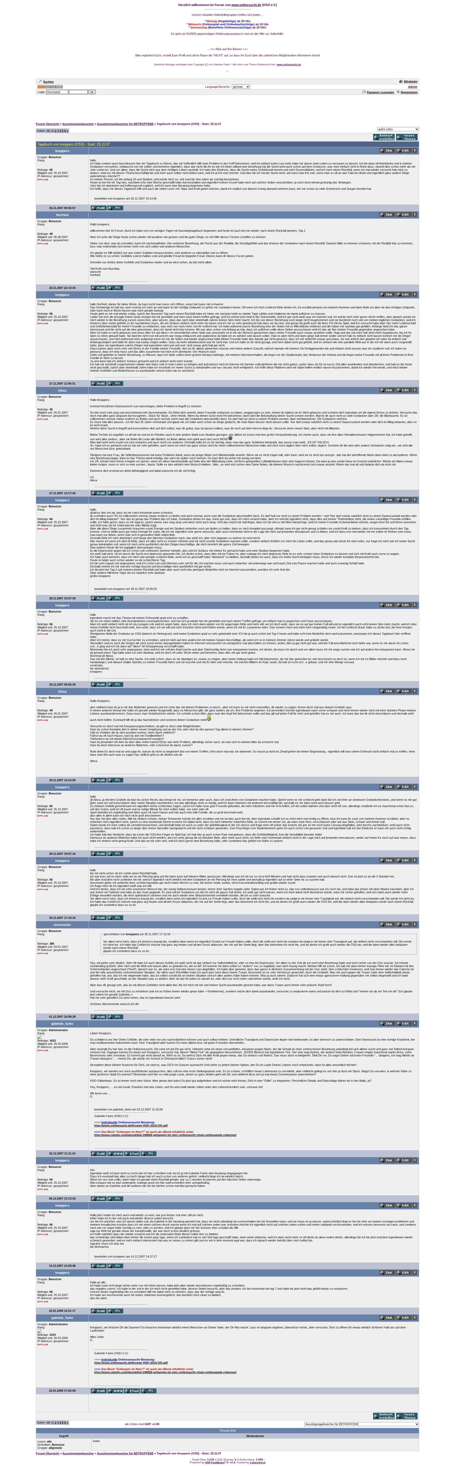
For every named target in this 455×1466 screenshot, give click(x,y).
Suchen (48, 81)
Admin (412, 86)
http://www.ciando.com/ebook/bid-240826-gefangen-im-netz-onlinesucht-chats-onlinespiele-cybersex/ (165, 1135)
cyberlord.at (257, 1462)
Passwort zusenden (380, 92)
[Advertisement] (227, 107)
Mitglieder (411, 81)
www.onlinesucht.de (246, 5)
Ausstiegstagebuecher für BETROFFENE (125, 123)
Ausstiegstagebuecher (78, 123)
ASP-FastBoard (215, 1462)
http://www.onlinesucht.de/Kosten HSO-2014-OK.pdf (131, 1125)
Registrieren (409, 92)
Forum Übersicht (47, 123)
